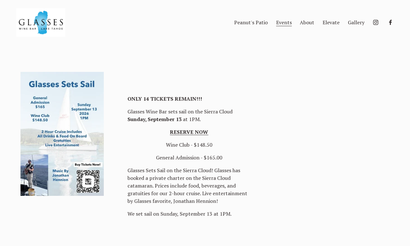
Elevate (331, 22)
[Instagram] (376, 22)
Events (284, 22)
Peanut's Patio (251, 22)
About (307, 22)
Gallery (356, 22)
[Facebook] (390, 22)
